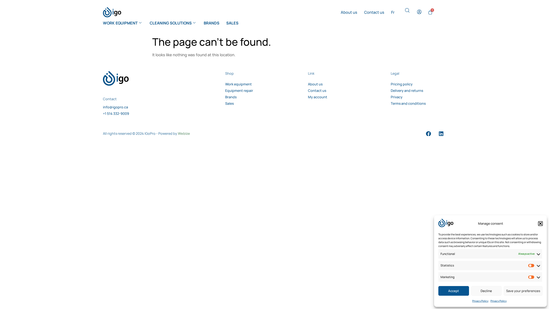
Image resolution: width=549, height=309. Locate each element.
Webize (184, 133)
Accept (453, 291)
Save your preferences (523, 291)
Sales (232, 23)
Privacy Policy (480, 301)
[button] (540, 223)
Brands (211, 23)
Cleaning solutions (171, 23)
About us (349, 12)
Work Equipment (120, 23)
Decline (486, 291)
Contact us (374, 12)
